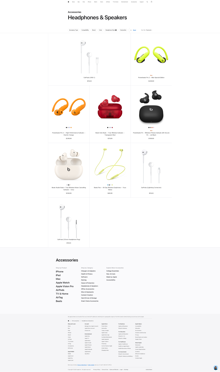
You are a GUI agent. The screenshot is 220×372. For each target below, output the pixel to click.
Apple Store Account (90, 328)
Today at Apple (105, 330)
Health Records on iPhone (124, 348)
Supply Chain (138, 339)
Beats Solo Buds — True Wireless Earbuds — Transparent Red (110, 134)
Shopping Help (105, 350)
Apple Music (87, 340)
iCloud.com (87, 330)
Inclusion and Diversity (140, 332)
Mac (69, 328)
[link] (215, 367)
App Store (87, 353)
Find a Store (104, 326)
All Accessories (75, 320)
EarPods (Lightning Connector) (151, 187)
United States (149, 369)
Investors (137, 351)
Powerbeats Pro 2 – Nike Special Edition (151, 77)
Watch (69, 335)
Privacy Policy (96, 369)
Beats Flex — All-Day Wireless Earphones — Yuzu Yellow (110, 189)
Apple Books (88, 351)
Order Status (105, 348)
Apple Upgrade (105, 339)
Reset (134, 30)
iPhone (69, 332)
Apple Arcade (88, 342)
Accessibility (138, 326)
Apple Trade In (105, 341)
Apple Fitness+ (88, 345)
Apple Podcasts (88, 349)
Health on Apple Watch (123, 346)
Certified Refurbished (107, 337)
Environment (138, 330)
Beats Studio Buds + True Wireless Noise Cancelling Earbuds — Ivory (69, 189)
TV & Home (70, 341)
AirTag (69, 343)
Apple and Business (123, 326)
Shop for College (122, 338)
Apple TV (87, 338)
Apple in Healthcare (123, 344)
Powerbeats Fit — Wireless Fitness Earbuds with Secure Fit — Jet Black (151, 134)
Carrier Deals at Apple (107, 346)
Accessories (71, 346)
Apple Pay (70, 358)
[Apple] (68, 320)
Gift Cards (70, 348)
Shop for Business (122, 328)
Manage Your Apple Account (91, 326)
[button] (147, 2)
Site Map (126, 369)
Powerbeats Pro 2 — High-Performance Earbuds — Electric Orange (68, 134)
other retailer (91, 365)
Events (136, 356)
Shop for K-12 (121, 336)
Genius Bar (104, 328)
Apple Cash (70, 360)
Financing (104, 343)
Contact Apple (138, 358)
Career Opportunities (140, 349)
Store (69, 326)
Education (137, 328)
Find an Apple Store (82, 365)
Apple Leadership (139, 347)
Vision (69, 337)
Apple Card (70, 356)
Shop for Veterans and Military (125, 356)
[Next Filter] (131, 30)
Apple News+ (88, 347)
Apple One (87, 336)
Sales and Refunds (114, 369)
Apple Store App (105, 335)
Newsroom (137, 345)
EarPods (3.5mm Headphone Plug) (68, 239)
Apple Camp (104, 332)
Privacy (137, 335)
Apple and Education (123, 334)
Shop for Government (123, 354)
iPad (69, 330)
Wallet (69, 353)
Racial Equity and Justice (141, 337)
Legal (121, 369)
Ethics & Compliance (140, 353)
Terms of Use (105, 369)
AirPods (70, 339)
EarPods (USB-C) (89, 77)
